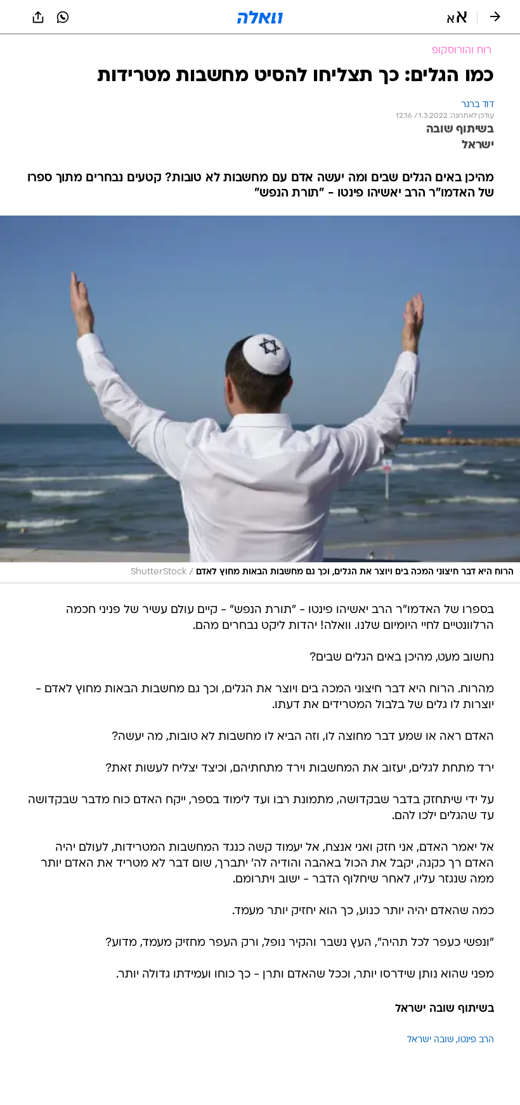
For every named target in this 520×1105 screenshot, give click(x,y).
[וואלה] (260, 17)
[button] (457, 17)
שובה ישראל (430, 1040)
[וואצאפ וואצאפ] (62, 17)
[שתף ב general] (38, 17)
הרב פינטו (476, 1040)
